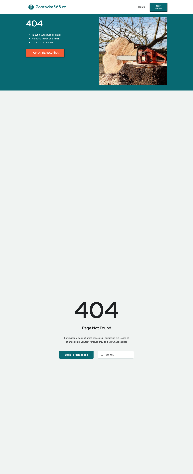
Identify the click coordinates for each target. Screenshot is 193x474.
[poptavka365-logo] (47, 3)
